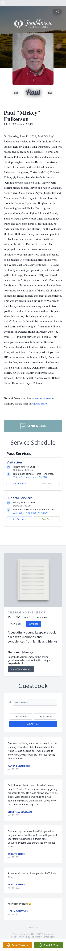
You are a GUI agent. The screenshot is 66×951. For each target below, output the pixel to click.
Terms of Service (41, 936)
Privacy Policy (24, 936)
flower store (40, 403)
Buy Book (33, 623)
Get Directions (19, 483)
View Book (15, 623)
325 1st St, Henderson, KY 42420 (30, 477)
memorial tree (42, 398)
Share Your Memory (21, 669)
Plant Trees (47, 483)
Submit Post (33, 723)
